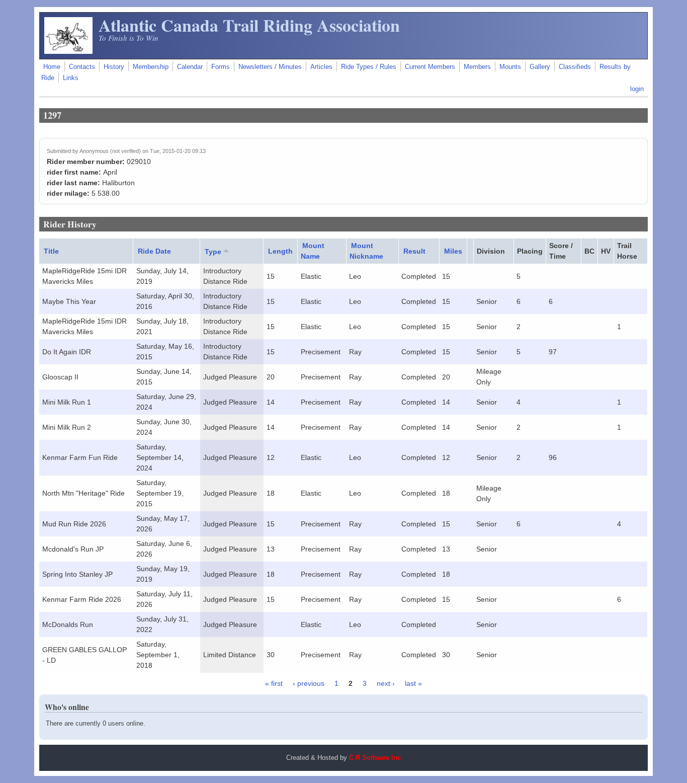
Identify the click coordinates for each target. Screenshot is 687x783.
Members (477, 66)
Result (414, 251)
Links (70, 78)
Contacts (82, 66)
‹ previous (308, 683)
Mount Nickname (366, 251)
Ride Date (154, 251)
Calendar (190, 66)
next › (386, 683)
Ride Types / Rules (368, 66)
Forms (220, 66)
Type (213, 252)
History (114, 66)
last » (413, 683)
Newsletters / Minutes (270, 66)
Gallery (540, 66)
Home (51, 66)
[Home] (68, 51)
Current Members (430, 66)
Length (280, 251)
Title (51, 251)
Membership (150, 66)
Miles (453, 251)
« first (274, 683)
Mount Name (312, 251)
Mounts (510, 66)
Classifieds (575, 66)
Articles (321, 66)
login (637, 89)
